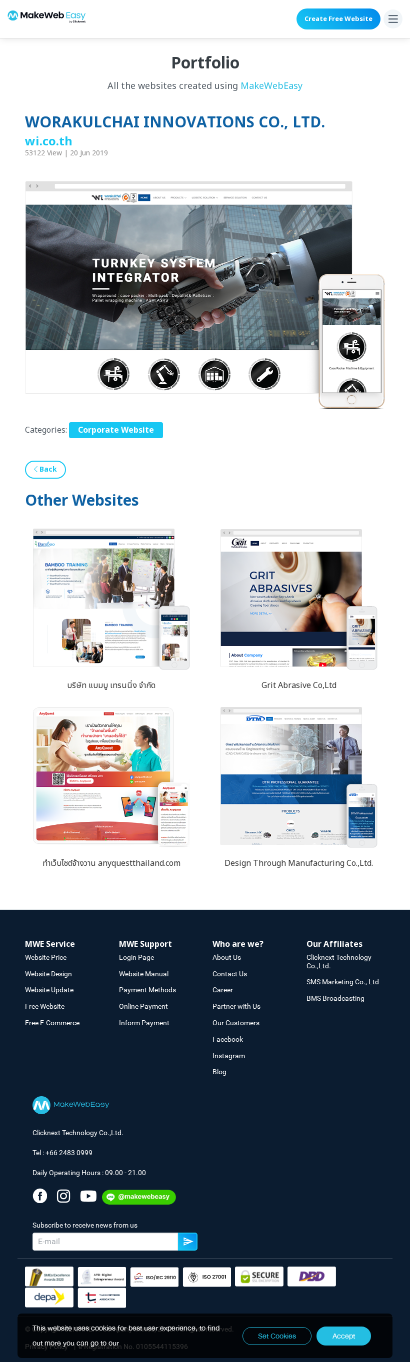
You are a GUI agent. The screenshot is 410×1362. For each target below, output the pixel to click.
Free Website (44, 1006)
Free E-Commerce (52, 1023)
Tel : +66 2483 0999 (62, 1153)
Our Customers (236, 1023)
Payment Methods (147, 990)
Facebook (227, 1039)
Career (222, 990)
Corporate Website (116, 430)
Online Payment (143, 1006)
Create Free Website (338, 19)
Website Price (45, 957)
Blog (219, 1072)
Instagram (228, 1056)
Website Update (49, 990)
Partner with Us (236, 1006)
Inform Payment (144, 1023)
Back (47, 469)
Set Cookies (277, 1336)
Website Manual (143, 974)
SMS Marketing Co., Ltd (342, 982)
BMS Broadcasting (335, 998)
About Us (226, 957)
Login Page (136, 957)
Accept (343, 1336)
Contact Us (229, 974)
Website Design (48, 974)
